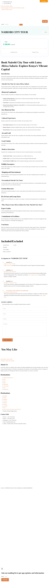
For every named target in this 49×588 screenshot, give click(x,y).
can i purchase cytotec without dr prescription (16, 290)
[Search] (21, 25)
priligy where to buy (8, 265)
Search (2, 24)
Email (2, 576)
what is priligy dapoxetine (33, 274)
